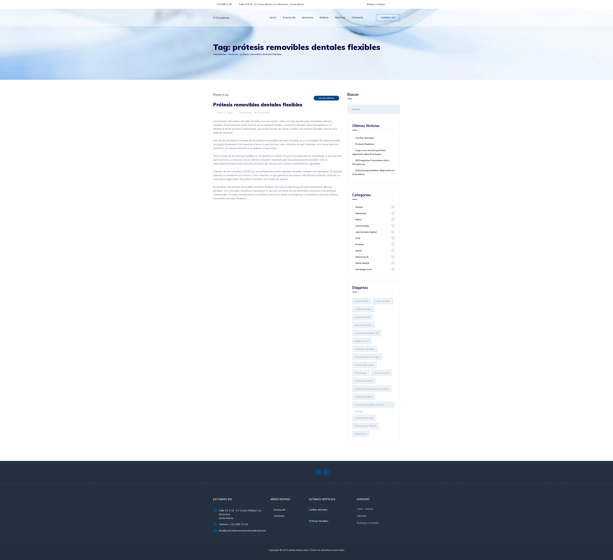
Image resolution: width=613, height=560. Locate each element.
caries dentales (383, 301)
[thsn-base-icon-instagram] (397, 4)
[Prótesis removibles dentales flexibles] (371, 17)
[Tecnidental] (221, 17)
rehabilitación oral (364, 417)
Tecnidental (244, 112)
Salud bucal (361, 256)
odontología (362, 225)
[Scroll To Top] (606, 554)
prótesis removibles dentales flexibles (370, 405)
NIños (358, 219)
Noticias (340, 17)
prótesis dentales (364, 380)
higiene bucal (362, 341)
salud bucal (361, 433)
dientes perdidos (363, 325)
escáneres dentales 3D (366, 333)
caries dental (361, 301)
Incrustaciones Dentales (367, 356)
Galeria (324, 17)
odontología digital (366, 232)
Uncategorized (363, 269)
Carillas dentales (364, 137)
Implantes (360, 213)
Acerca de (289, 17)
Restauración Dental (365, 425)
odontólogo (361, 372)
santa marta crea (298, 550)
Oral (357, 238)
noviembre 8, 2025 (318, 513)
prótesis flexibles (363, 396)
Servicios (307, 17)
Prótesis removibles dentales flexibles (257, 105)
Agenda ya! (388, 17)
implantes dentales (365, 348)
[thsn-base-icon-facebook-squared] (391, 4)
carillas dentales (363, 309)
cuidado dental (362, 317)
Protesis (359, 244)
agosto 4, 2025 (316, 525)
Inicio (273, 17)
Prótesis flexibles (364, 144)
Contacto (357, 17)
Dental (359, 207)
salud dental (326, 98)
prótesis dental (381, 372)
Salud (358, 250)
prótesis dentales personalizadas (372, 388)
